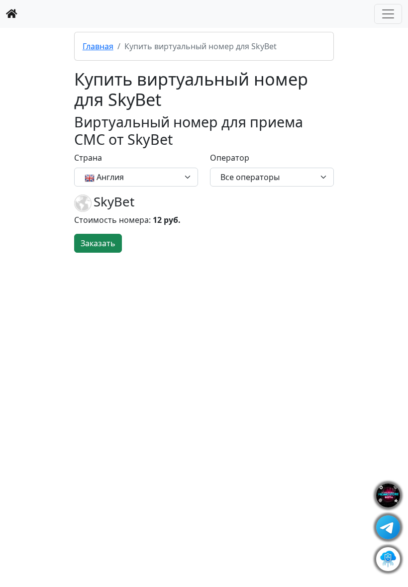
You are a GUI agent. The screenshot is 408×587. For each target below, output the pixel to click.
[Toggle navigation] (388, 14)
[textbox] (130, 177)
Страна (88, 157)
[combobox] (136, 177)
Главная (98, 46)
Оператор (229, 157)
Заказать (98, 243)
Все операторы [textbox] (250, 177)
